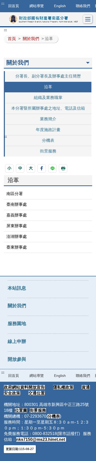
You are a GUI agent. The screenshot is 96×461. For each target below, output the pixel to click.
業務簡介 (48, 119)
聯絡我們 (83, 6)
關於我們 (31, 38)
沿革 (48, 87)
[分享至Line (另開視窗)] (52, 168)
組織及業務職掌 (48, 97)
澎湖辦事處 (16, 236)
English (60, 6)
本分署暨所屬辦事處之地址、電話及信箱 (48, 108)
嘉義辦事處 (16, 215)
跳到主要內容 (13, 3)
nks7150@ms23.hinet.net (41, 439)
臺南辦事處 (16, 204)
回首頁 (13, 376)
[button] (9, 168)
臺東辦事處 (16, 247)
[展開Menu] (87, 19)
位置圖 (21, 410)
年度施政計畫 (48, 129)
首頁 (12, 38)
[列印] (63, 168)
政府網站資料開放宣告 (24, 387)
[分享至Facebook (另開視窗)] (41, 168)
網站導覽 (36, 6)
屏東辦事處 (16, 226)
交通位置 (36, 393)
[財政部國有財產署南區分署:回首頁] (43, 19)
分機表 (48, 140)
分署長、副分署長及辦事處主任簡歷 (48, 76)
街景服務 (48, 151)
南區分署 (14, 193)
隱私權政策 (63, 387)
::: (2, 3)
